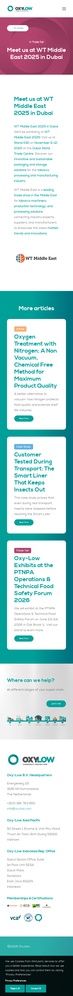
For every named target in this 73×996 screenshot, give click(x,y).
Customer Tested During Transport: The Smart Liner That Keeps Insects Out (34, 472)
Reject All (15, 988)
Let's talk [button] (56, 704)
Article (20, 329)
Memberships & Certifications (30, 898)
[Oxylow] (20, 8)
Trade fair (38, 42)
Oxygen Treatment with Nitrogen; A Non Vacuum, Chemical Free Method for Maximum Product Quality (35, 361)
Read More (24, 419)
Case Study (23, 446)
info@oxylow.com (19, 809)
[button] (64, 8)
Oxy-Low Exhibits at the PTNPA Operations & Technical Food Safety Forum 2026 (34, 579)
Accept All (36, 988)
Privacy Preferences (15, 980)
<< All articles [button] (18, 28)
